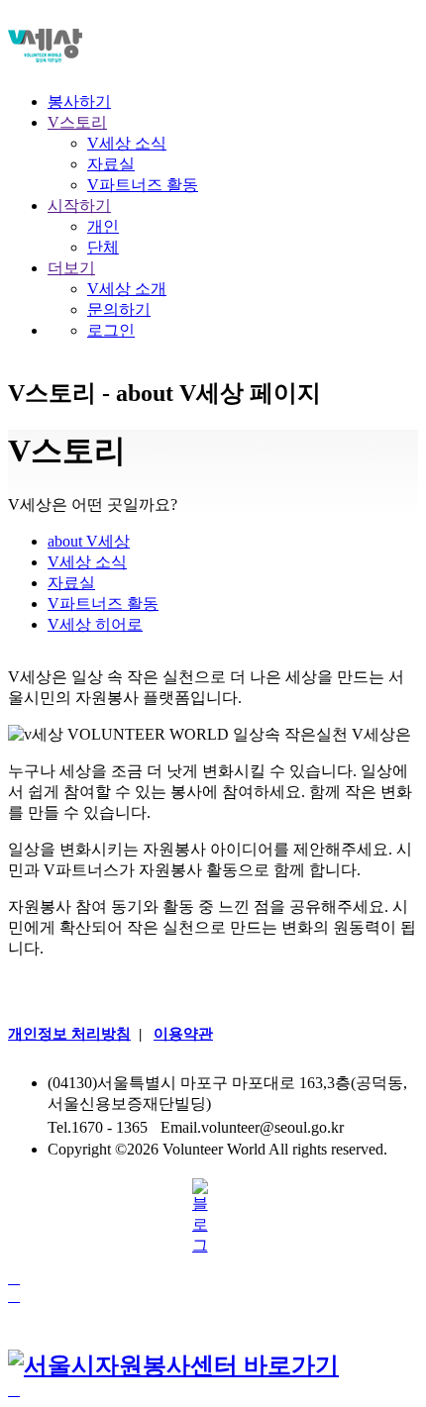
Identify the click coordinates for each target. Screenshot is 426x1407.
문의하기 (119, 309)
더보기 (71, 267)
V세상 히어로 (95, 624)
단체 (103, 247)
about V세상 (89, 541)
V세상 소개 (126, 288)
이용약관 (183, 1034)
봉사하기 (79, 101)
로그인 (111, 330)
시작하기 (79, 205)
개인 (103, 226)
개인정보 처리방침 (69, 1034)
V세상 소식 (126, 143)
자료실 (111, 163)
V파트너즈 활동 (142, 184)
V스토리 (77, 122)
